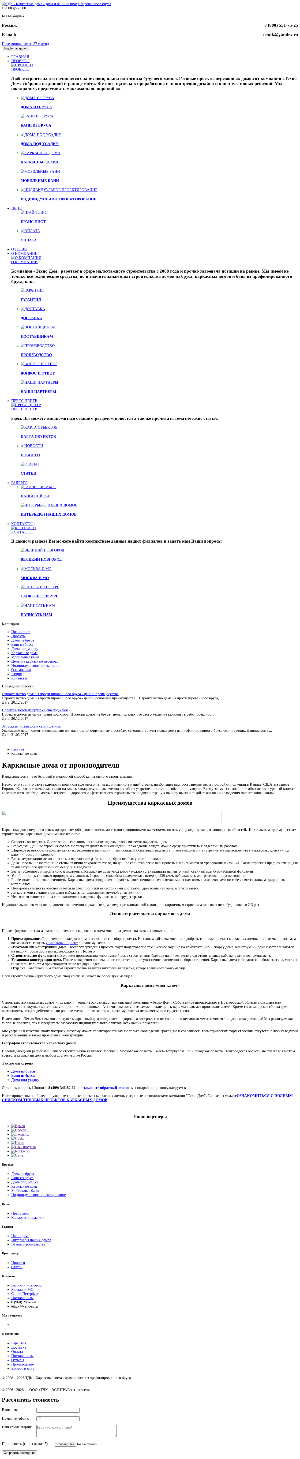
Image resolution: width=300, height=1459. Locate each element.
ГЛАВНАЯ (20, 57)
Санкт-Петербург (25, 1294)
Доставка (18, 1347)
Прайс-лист (20, 632)
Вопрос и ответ (23, 1368)
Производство (22, 1364)
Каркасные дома (24, 653)
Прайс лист (20, 1213)
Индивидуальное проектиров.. (35, 666)
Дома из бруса (22, 640)
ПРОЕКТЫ (20, 61)
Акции (16, 674)
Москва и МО (22, 1289)
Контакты (19, 678)
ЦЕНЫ (16, 208)
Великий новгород (26, 1285)
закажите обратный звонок (106, 1088)
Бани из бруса (22, 644)
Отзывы (17, 1360)
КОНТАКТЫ (22, 524)
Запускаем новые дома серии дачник (31, 726)
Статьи (16, 1267)
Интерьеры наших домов (31, 1240)
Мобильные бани (25, 657)
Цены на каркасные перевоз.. (34, 661)
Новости (18, 1263)
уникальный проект (62, 943)
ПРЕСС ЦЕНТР (24, 401)
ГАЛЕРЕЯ (19, 483)
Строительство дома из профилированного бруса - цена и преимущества (60, 694)
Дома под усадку (24, 649)
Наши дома (20, 1236)
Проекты (18, 636)
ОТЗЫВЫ (19, 249)
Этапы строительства (28, 1244)
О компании (21, 670)
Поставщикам (22, 1298)
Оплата (17, 1352)
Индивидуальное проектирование (38, 1195)
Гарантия (18, 1343)
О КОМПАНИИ (24, 253)
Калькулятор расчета (27, 1217)
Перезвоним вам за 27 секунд (25, 44)
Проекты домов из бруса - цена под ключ (35, 710)
